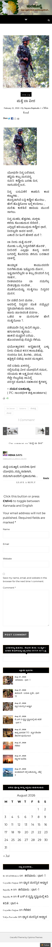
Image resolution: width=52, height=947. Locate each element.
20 (26, 832)
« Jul (6, 856)
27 (26, 840)
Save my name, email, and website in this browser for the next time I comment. (25, 579)
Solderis (22, 408)
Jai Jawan (10, 408)
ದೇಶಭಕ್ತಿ (33, 408)
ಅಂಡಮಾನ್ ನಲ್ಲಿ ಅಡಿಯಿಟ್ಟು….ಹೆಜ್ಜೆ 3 (28, 773)
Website (7, 558)
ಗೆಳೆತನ (17, 745)
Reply (46, 478)
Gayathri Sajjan (10, 883)
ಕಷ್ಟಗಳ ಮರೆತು (20, 759)
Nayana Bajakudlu (31, 108)
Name (6, 529)
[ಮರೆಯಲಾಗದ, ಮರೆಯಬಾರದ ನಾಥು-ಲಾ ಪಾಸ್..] (9, 431)
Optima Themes (34, 937)
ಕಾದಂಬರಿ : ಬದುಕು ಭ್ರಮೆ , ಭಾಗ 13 (27, 695)
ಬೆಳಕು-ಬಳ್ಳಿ (26, 95)
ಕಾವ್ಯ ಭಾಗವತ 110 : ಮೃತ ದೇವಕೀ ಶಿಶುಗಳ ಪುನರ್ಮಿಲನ (28, 734)
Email (6, 544)
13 (26, 824)
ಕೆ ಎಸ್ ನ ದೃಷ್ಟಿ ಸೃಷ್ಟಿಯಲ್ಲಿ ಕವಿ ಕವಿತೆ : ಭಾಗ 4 (28, 721)
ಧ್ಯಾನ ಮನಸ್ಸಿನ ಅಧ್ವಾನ (23, 706)
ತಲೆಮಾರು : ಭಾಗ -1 (22, 680)
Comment (9, 587)
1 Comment (26, 420)
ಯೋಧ (8, 413)
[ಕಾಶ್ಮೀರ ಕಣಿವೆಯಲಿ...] (42, 431)
